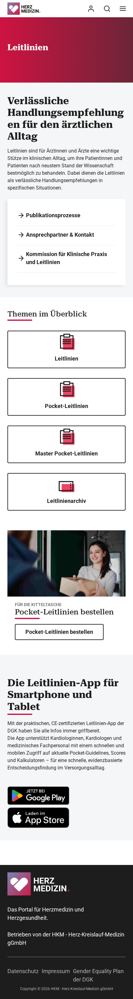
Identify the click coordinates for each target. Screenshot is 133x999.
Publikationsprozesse (53, 215)
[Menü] (123, 8)
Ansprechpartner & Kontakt (60, 234)
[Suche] (107, 8)
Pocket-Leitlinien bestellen (64, 612)
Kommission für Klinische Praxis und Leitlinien (66, 258)
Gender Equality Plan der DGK (98, 975)
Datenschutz (23, 971)
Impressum (56, 971)
